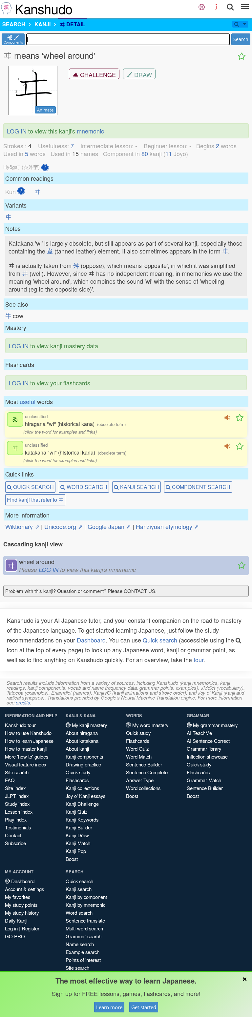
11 (168, 153)
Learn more (109, 1007)
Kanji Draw (77, 835)
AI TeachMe (199, 732)
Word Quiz (137, 748)
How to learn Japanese (29, 740)
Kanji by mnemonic (85, 904)
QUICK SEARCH (33, 487)
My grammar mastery (215, 725)
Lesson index (18, 811)
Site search (17, 772)
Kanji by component (86, 896)
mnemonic (90, 131)
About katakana (82, 740)
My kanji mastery (89, 725)
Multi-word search (84, 928)
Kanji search (79, 888)
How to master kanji (26, 748)
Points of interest (83, 959)
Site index (15, 787)
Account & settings (24, 888)
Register (30, 928)
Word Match (139, 756)
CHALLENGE (97, 74)
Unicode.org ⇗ (63, 526)
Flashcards (77, 780)
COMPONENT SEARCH (200, 487)
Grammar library (204, 748)
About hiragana (82, 732)
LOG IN (17, 131)
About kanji (77, 748)
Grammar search (83, 936)
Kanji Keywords (82, 819)
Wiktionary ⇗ (22, 526)
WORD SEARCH (86, 487)
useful (27, 401)
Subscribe (15, 843)
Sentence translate (85, 920)
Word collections (143, 787)
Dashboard (91, 640)
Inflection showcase (207, 756)
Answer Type (140, 780)
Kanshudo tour (20, 725)
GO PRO (15, 936)
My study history (22, 912)
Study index (17, 803)
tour (198, 659)
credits (23, 702)
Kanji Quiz (76, 811)
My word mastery (149, 725)
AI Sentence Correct (208, 740)
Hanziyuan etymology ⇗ (167, 526)
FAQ (10, 780)
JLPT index (17, 795)
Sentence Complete (147, 772)
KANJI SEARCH (139, 487)
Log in (11, 928)
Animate (45, 110)
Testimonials (18, 827)
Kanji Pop (76, 850)
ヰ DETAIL (72, 24)
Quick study (78, 772)
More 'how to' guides (26, 756)
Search (240, 39)
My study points (21, 904)
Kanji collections (82, 787)
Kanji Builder (79, 827)
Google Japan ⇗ (109, 526)
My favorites (17, 896)
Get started (143, 1007)
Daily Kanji (16, 920)
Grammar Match (204, 780)
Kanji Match (78, 843)
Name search (80, 944)
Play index (16, 819)
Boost (72, 858)
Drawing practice (83, 764)
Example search (82, 951)
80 (144, 153)
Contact (13, 835)
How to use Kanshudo (28, 732)
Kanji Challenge (82, 803)
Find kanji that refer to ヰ (35, 499)
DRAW (142, 74)
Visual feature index (25, 764)
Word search (79, 912)
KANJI (42, 24)
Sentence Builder (144, 764)
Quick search (160, 640)
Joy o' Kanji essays (85, 795)
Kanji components (84, 756)
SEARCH (13, 24)
